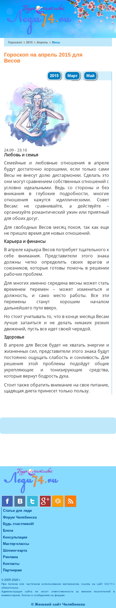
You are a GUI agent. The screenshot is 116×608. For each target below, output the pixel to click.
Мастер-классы (16, 543)
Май (90, 75)
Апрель (42, 42)
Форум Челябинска (20, 517)
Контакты (11, 563)
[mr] (58, 497)
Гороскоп (15, 42)
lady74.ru (109, 584)
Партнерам (12, 569)
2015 (29, 42)
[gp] (45, 497)
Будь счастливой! (18, 523)
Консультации (15, 537)
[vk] (20, 497)
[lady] (58, 481)
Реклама (10, 556)
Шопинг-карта (15, 550)
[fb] (7, 497)
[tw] (33, 497)
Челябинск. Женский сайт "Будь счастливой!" (38, 21)
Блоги (8, 530)
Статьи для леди (17, 510)
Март (72, 75)
